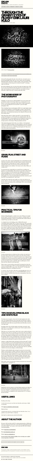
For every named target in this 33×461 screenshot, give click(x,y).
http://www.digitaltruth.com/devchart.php (10, 406)
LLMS (4, 459)
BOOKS (8, 6)
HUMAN (6, 459)
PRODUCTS (17, 6)
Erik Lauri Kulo (11, 69)
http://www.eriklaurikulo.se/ (10, 434)
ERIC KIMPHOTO (5, 2)
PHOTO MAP (10, 459)
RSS (2, 459)
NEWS (21, 6)
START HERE (4, 6)
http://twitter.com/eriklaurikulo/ (10, 429)
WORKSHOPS (12, 6)
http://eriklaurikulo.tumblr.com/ (9, 431)
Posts (14, 22)
